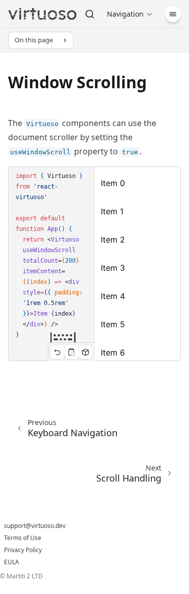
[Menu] (173, 14)
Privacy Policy (23, 550)
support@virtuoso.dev (35, 526)
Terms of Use (22, 538)
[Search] (90, 14)
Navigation (125, 14)
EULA (11, 562)
